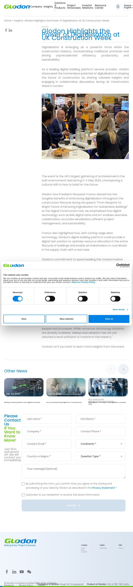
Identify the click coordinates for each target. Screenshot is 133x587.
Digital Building (103, 548)
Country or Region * (39, 451)
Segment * (87, 439)
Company (36, 6)
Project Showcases (74, 6)
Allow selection (67, 319)
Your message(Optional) (42, 464)
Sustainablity (84, 552)
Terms (41, 585)
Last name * (34, 414)
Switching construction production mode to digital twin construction (22, 402)
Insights (48, 6)
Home (7, 20)
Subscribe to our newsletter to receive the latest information (63, 494)
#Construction (96, 399)
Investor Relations (87, 6)
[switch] (50, 299)
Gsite (126, 584)
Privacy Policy (26, 585)
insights (18, 20)
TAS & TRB (112, 584)
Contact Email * (36, 439)
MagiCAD (65, 584)
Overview (83, 548)
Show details (119, 309)
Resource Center (100, 6)
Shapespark (77, 584)
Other (120, 545)
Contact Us (121, 548)
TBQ (120, 584)
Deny (24, 319)
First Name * (88, 414)
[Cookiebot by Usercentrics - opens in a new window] (114, 265)
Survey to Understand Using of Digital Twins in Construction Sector (64, 402)
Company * (34, 426)
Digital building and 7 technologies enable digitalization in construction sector (107, 403)
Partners (83, 550)
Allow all (109, 319)
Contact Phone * (91, 426)
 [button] (123, 369)
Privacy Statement (103, 488)
